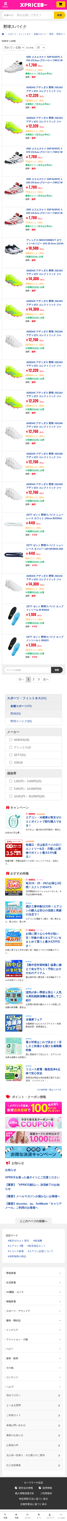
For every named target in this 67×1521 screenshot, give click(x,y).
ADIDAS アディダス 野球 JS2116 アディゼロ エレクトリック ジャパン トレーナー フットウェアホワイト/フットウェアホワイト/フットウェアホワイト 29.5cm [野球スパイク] (44, 584)
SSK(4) (18, 762)
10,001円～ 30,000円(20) (29, 796)
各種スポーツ (40, 34)
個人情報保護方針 (24, 1493)
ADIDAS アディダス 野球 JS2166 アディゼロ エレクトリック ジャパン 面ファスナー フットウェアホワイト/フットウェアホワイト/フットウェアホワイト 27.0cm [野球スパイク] (44, 432)
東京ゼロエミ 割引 (19, 1240)
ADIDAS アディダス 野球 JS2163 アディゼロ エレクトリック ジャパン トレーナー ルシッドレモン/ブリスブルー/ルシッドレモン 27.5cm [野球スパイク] (44, 399)
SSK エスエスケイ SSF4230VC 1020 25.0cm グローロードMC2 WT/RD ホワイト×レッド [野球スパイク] (44, 184)
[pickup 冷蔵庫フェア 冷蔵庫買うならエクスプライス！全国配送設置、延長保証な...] (33, 1031)
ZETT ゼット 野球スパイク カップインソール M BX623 (44, 608)
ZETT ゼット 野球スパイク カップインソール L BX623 (44, 638)
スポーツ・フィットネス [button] (9, 15)
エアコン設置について (41, 1251)
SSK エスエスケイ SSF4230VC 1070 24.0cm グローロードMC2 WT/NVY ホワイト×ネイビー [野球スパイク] (44, 153)
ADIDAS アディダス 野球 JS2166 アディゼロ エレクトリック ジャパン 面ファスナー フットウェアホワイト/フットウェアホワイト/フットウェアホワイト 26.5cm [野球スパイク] (44, 493)
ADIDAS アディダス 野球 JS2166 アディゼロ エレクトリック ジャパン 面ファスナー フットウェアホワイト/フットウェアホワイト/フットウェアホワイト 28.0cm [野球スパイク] (44, 462)
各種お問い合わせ (15, 1425)
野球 (51, 34)
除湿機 (38, 1240)
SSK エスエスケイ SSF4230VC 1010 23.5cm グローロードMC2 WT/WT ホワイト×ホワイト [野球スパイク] (44, 62)
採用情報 (47, 1488)
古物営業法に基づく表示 (33, 1504)
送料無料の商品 (17, 1256)
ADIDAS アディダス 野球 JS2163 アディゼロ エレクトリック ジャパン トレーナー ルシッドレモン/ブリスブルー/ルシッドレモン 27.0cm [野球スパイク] (44, 308)
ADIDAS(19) (21, 739)
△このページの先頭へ (33, 1221)
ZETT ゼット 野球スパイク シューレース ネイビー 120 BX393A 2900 (44, 549)
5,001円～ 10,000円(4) (27, 788)
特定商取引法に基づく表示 (33, 1498)
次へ (46, 679)
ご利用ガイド (13, 1415)
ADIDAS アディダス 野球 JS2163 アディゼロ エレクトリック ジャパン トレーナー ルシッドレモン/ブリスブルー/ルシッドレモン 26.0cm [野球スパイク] (44, 124)
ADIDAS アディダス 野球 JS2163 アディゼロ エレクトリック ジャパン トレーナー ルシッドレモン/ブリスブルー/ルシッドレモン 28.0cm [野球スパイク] (44, 369)
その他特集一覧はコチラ (48, 1089)
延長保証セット (37, 1245)
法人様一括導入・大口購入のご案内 (25, 1455)
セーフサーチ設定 (33, 1482)
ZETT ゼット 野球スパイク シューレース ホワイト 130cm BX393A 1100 (44, 518)
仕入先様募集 (13, 1465)
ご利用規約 (46, 1493)
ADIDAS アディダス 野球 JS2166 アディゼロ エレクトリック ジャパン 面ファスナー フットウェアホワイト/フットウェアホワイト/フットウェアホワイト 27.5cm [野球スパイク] (44, 340)
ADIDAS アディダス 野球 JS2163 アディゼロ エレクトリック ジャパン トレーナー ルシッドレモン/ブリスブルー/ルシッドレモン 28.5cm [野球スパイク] (44, 94)
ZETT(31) (20, 755)
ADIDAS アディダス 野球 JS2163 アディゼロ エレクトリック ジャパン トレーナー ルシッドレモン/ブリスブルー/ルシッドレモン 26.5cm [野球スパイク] (44, 277)
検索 (59, 15)
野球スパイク (21, 721)
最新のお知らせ (14, 1435)
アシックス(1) (22, 747)
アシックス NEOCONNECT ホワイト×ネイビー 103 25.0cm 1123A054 (45, 243)
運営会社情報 (25, 1488)
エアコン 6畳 (16, 1245)
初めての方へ (13, 1395)
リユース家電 (16, 1251)
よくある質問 (13, 1405)
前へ (21, 679)
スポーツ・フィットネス (19, 34)
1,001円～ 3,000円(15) (27, 781)
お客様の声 (12, 1445)
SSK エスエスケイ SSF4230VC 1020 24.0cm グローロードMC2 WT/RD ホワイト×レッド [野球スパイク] (44, 214)
